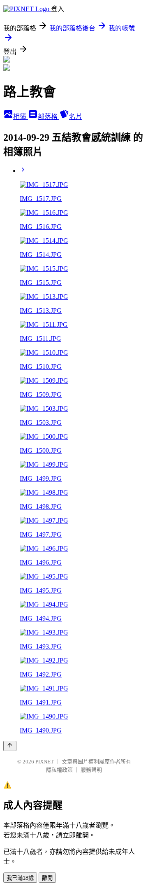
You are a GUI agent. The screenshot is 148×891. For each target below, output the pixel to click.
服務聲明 (91, 770)
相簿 (20, 116)
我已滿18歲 (20, 878)
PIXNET (44, 761)
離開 (47, 878)
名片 (75, 116)
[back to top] (9, 746)
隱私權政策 (59, 770)
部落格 (48, 116)
